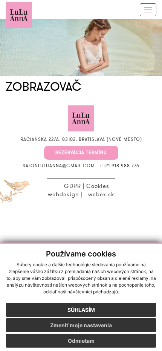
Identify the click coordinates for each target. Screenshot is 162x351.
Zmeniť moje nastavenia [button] (81, 325)
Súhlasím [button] (81, 310)
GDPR (72, 186)
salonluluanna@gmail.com (59, 166)
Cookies (97, 186)
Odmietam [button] (81, 340)
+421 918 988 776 (119, 166)
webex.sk (101, 194)
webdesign (63, 194)
